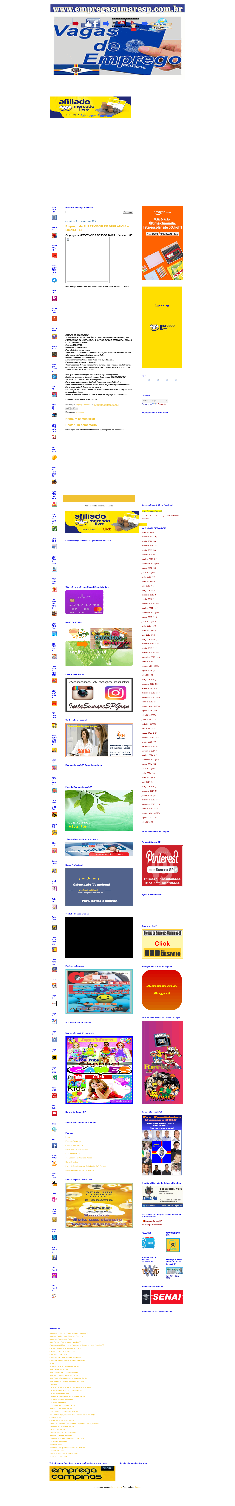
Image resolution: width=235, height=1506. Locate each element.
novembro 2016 (148, 657)
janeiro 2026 (147, 541)
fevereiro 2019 (148, 546)
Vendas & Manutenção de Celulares (64, 1453)
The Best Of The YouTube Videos (78, 1158)
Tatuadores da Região (58, 1441)
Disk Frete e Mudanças (59, 1369)
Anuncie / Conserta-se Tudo (61, 1339)
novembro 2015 (148, 697)
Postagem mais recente (76, 499)
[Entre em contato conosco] (176, 381)
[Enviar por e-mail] (66, 408)
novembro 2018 (148, 555)
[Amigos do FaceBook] (167, 381)
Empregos (80, 412)
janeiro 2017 (147, 648)
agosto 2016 (147, 670)
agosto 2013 (147, 818)
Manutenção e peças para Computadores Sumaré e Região (73, 1414)
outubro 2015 (147, 702)
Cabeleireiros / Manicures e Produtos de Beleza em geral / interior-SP (77, 1345)
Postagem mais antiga (122, 499)
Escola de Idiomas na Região (61, 1399)
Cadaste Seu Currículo (74, 1145)
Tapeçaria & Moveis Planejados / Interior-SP (67, 1438)
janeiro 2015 (147, 742)
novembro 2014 (148, 751)
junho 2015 (146, 719)
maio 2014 (146, 777)
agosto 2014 (147, 764)
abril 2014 (146, 782)
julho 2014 (146, 769)
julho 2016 (146, 675)
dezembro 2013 (148, 800)
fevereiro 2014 (148, 791)
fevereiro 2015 (148, 737)
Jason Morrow (116, 1487)
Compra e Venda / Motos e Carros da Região (67, 1360)
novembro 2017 (148, 604)
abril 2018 (146, 586)
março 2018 (147, 590)
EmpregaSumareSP (153, 1221)
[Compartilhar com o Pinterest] (77, 408)
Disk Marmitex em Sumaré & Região (64, 1375)
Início (67, 1137)
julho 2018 (146, 572)
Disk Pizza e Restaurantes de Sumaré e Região (68, 1378)
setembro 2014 (148, 760)
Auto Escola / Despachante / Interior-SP (65, 1342)
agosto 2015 (147, 711)
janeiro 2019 (147, 550)
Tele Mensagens (56, 1444)
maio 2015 (146, 724)
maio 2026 (146, 532)
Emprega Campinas (73, 1141)
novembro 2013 (148, 804)
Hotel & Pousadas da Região (61, 1408)
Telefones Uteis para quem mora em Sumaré (67, 1447)
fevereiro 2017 (148, 644)
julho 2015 (146, 715)
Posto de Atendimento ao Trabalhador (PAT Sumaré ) (86, 1166)
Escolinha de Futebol (58, 1402)
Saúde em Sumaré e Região (61, 1435)
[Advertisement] (117, 86)
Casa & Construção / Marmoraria (62, 1351)
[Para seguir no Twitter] (158, 381)
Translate (162, 404)
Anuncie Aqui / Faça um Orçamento (79, 1170)
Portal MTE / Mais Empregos (76, 1150)
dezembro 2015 (148, 693)
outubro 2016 (147, 662)
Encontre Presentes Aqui (59, 1393)
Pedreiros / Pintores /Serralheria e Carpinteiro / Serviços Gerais (74, 1423)
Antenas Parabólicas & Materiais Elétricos (66, 1336)
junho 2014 (146, 773)
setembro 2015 (148, 706)
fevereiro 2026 (148, 537)
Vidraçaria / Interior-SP (58, 1456)
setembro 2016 (148, 666)
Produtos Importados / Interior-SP (63, 1432)
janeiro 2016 (147, 688)
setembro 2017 (148, 613)
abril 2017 (146, 635)
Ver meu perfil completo (152, 1225)
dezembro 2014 (148, 746)
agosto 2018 (147, 568)
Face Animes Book (72, 1154)
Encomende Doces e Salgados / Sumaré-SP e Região (71, 1387)
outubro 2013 (147, 809)
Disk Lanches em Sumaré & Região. (64, 1372)
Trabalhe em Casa (57, 1450)
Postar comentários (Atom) (102, 506)
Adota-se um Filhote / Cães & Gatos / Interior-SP (69, 1333)
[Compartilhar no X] (71, 408)
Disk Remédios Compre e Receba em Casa (67, 1381)
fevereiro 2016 (148, 684)
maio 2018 (146, 581)
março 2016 (147, 679)
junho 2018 (146, 577)
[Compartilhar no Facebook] (74, 408)
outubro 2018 (147, 559)
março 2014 (147, 786)
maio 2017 (146, 630)
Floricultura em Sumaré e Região (62, 1405)
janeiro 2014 (147, 795)
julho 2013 (146, 822)
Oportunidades (55, 1417)
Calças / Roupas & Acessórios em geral (65, 1348)
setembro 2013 (148, 813)
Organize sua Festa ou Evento (62, 1420)
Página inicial (99, 499)
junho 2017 (146, 626)
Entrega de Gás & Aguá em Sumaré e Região (67, 1396)
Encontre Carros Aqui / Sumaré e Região (65, 1390)
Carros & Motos (71, 1162)
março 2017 (147, 639)
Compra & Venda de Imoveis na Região (65, 1357)
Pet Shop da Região (57, 1429)
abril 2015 (146, 728)
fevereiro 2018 (148, 595)
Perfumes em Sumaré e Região (62, 1426)
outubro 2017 (147, 608)
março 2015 (147, 733)
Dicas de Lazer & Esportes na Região (64, 1366)
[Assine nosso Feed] (149, 381)
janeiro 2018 (147, 599)
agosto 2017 (147, 617)
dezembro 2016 (148, 653)
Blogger (137, 1487)
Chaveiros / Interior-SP (58, 1354)
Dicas (52, 1363)
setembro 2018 (148, 563)
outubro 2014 (147, 755)
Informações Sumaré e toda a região (64, 1411)
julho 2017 (146, 621)
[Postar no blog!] (69, 408)
